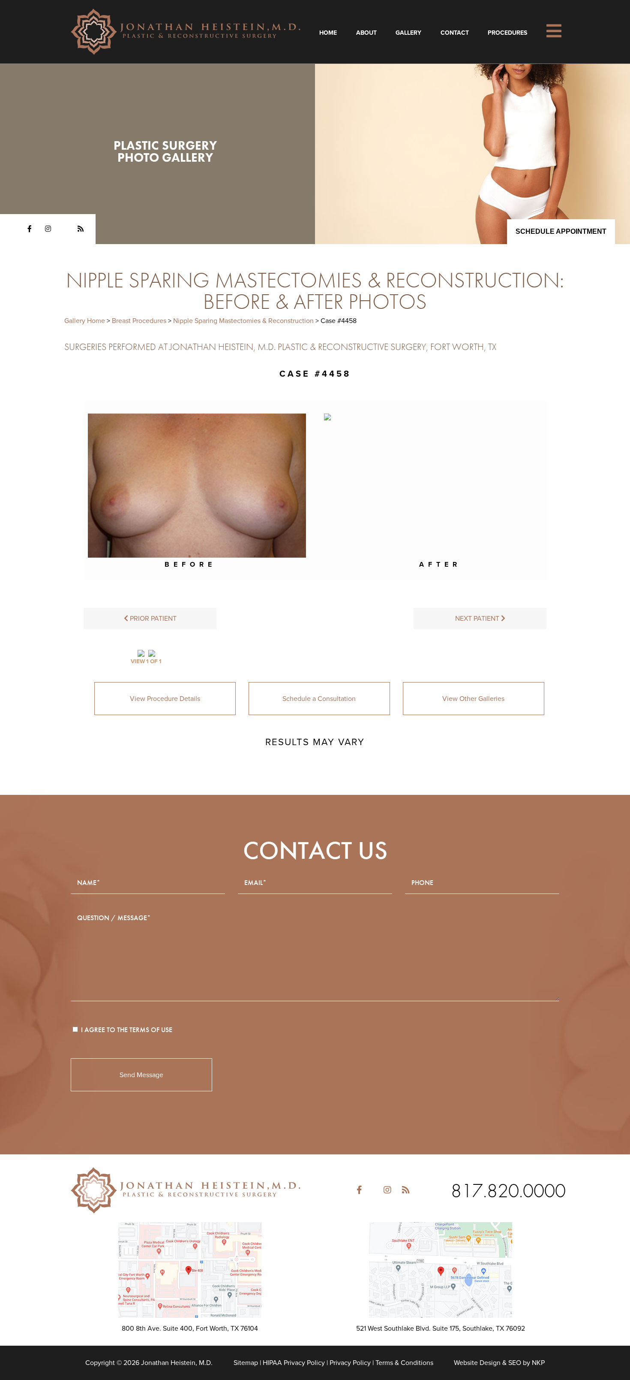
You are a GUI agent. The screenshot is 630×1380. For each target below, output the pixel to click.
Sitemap (246, 1363)
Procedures (507, 32)
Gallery (408, 32)
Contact (455, 32)
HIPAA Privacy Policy (294, 1363)
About (366, 32)
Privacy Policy (350, 1363)
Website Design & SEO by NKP (499, 1363)
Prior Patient (152, 618)
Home (328, 32)
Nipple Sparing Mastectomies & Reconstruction (243, 321)
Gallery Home (84, 321)
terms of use (150, 1029)
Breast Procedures (139, 321)
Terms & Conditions (404, 1363)
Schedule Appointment (561, 231)
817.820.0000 (508, 1190)
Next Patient (478, 618)
